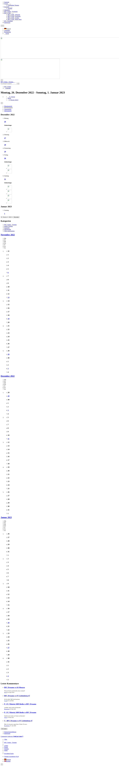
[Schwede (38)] (10, 203)
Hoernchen (6, 709)
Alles (5, 739)
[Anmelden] (1, 36)
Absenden (16, 217)
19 (8, 319)
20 (8, 623)
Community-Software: (12, 736)
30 (5, 158)
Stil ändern (4, 728)
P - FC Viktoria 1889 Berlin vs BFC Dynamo (20, 704)
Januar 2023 (6, 517)
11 (8, 439)
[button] (8, 29)
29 (5, 152)
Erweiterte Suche (9, 753)
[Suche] (2, 80)
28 (5, 145)
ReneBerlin (7, 725)
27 (5, 138)
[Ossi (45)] (10, 168)
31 (5, 179)
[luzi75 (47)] (10, 194)
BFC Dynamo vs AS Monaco (14, 687)
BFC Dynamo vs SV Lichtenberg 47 (17, 696)
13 (8, 297)
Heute (9, 98)
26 (5, 122)
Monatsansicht (8, 106)
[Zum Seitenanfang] (2, 764)
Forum (6, 747)
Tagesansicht (7, 109)
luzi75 (5, 692)
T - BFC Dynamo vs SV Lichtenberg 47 (18, 721)
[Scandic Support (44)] (10, 173)
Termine (6, 749)
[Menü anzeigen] (11, 7)
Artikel (6, 745)
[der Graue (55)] (10, 131)
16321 (5, 717)
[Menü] (2, 26)
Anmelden (7, 30)
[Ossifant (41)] (10, 198)
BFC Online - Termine (10, 742)
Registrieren (7, 32)
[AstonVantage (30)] (10, 189)
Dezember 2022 (8, 376)
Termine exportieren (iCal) (11, 756)
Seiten (6, 750)
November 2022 (8, 235)
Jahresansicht (7, 111)
